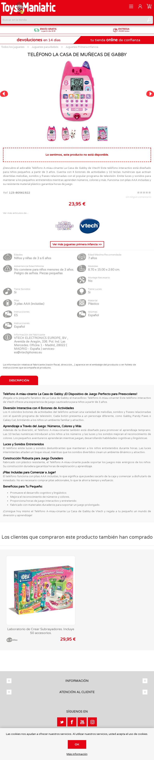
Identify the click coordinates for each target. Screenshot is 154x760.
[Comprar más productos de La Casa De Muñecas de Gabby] (65, 235)
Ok (77, 744)
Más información (77, 754)
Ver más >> (77, 244)
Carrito (149, 6)
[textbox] (73, 20)
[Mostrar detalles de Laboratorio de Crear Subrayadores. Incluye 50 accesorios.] (40, 590)
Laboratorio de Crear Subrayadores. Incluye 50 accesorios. (40, 631)
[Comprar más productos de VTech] (89, 235)
